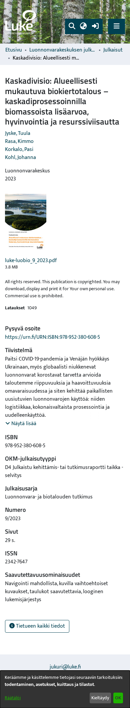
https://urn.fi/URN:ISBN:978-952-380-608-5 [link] (52, 337)
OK (118, 698)
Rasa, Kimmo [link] (19, 141)
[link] (21, 22)
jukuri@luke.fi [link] (65, 667)
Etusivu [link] (13, 50)
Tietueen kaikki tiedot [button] (40, 626)
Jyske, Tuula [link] (17, 133)
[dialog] (65, 689)
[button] (72, 26)
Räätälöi (13, 697)
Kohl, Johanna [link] (20, 157)
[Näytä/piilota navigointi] (116, 26)
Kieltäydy (100, 698)
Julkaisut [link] (113, 50)
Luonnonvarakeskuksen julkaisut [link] (62, 50)
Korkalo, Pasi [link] (19, 149)
